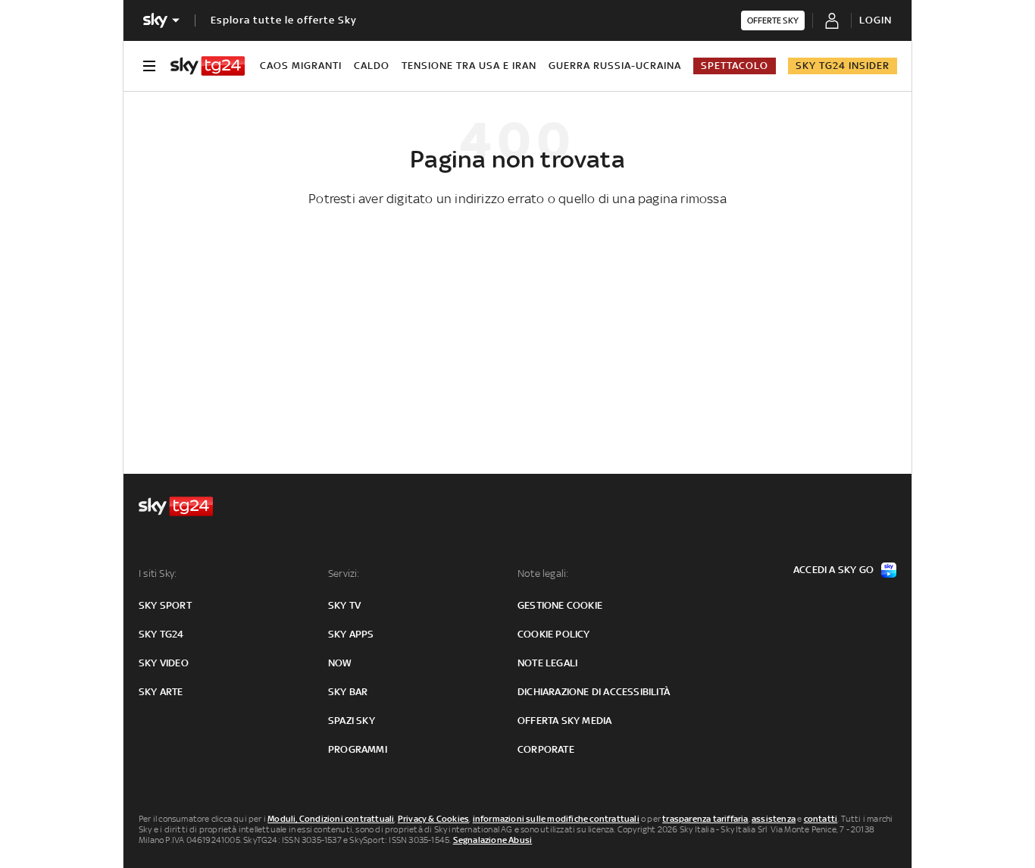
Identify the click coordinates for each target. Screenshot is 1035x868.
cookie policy (554, 634)
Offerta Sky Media (564, 720)
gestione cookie (560, 605)
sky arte (161, 691)
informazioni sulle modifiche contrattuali (556, 818)
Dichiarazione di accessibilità (594, 691)
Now (340, 663)
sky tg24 (161, 634)
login (875, 20)
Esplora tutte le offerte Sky (284, 20)
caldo (371, 65)
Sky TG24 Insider (843, 65)
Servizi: (344, 573)
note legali (547, 663)
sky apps (351, 634)
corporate (546, 749)
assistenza (774, 818)
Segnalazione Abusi (493, 840)
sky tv (344, 605)
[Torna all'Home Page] (207, 66)
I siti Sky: (158, 573)
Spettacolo (734, 65)
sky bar (347, 691)
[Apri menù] (149, 66)
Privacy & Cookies (433, 818)
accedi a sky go (833, 569)
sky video (164, 663)
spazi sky (351, 720)
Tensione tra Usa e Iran (469, 65)
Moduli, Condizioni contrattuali (330, 818)
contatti (821, 818)
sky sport (165, 605)
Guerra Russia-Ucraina (615, 65)
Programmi (357, 749)
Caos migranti (301, 65)
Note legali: (543, 573)
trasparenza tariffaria (705, 818)
